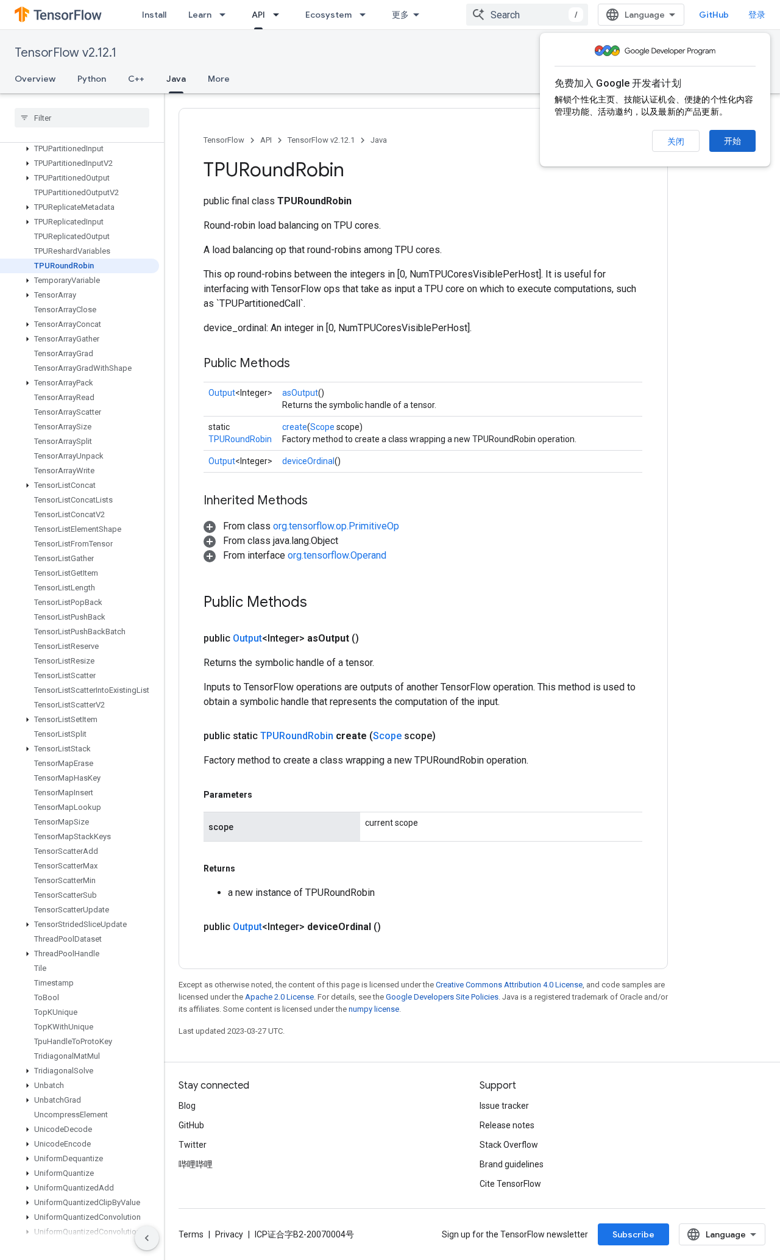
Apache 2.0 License (279, 996)
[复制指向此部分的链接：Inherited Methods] (320, 501)
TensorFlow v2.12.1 (65, 52)
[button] (79, 148)
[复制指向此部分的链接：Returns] (247, 868)
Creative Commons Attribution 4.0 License (509, 984)
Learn (199, 14)
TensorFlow (224, 140)
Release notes (507, 1125)
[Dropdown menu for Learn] (226, 14)
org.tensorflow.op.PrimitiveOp (336, 526)
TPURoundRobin (240, 439)
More (219, 78)
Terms (191, 1234)
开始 (732, 140)
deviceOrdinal (308, 461)
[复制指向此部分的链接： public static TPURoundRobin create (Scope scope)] (450, 736)
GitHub (714, 14)
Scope (322, 427)
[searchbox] (82, 117)
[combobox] (527, 15)
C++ (136, 78)
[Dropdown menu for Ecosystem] (366, 14)
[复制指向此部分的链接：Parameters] (264, 794)
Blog (187, 1106)
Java (176, 78)
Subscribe (633, 1234)
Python (91, 78)
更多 (400, 14)
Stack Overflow (509, 1145)
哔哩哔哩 (196, 1164)
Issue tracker (504, 1106)
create (294, 427)
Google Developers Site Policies (442, 996)
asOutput (300, 393)
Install (154, 14)
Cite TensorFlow (510, 1184)
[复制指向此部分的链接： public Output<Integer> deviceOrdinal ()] (395, 927)
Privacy (229, 1234)
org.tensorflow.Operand (337, 555)
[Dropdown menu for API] (279, 14)
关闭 (675, 141)
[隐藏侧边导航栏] (147, 1238)
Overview (35, 78)
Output (221, 393)
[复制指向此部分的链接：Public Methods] (302, 364)
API (258, 14)
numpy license (374, 1009)
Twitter (193, 1145)
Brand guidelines (512, 1164)
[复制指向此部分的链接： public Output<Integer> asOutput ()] (373, 638)
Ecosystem (328, 14)
